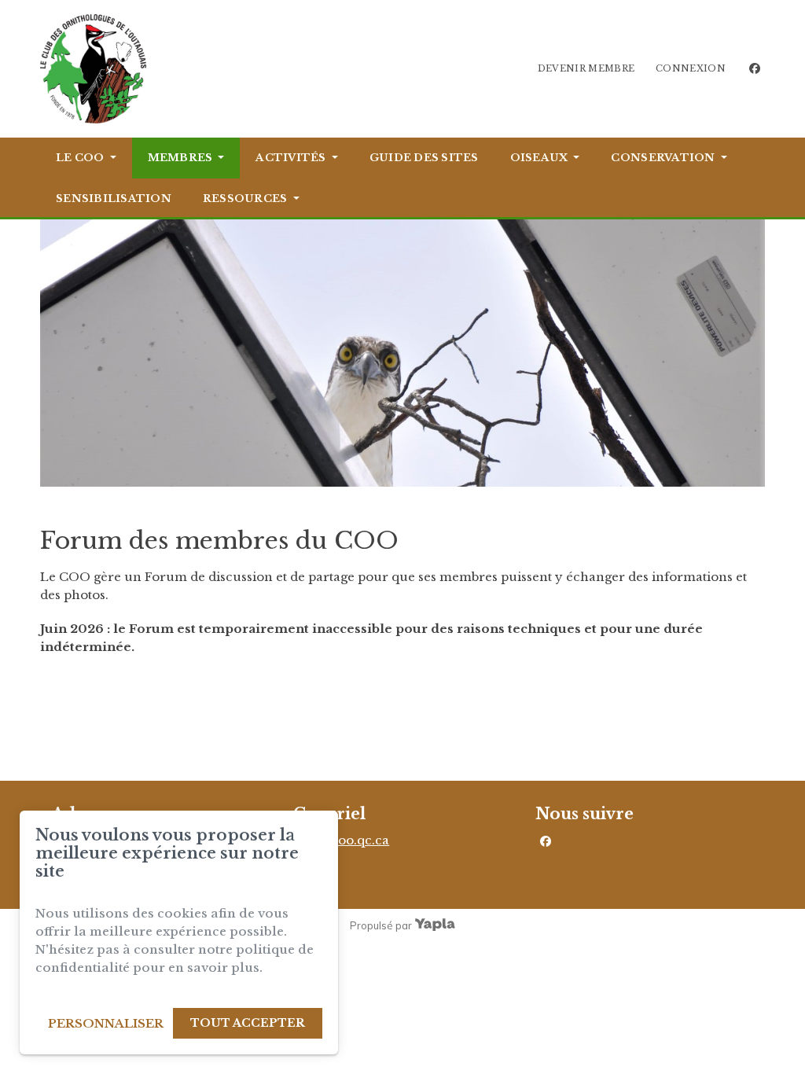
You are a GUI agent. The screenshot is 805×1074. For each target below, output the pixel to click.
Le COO (80, 157)
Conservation (663, 157)
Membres (180, 157)
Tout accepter (247, 1023)
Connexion (691, 68)
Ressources (245, 198)
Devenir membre (586, 68)
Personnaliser (106, 1023)
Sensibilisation (113, 198)
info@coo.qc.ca (341, 840)
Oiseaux (539, 157)
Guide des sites (424, 157)
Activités (290, 157)
